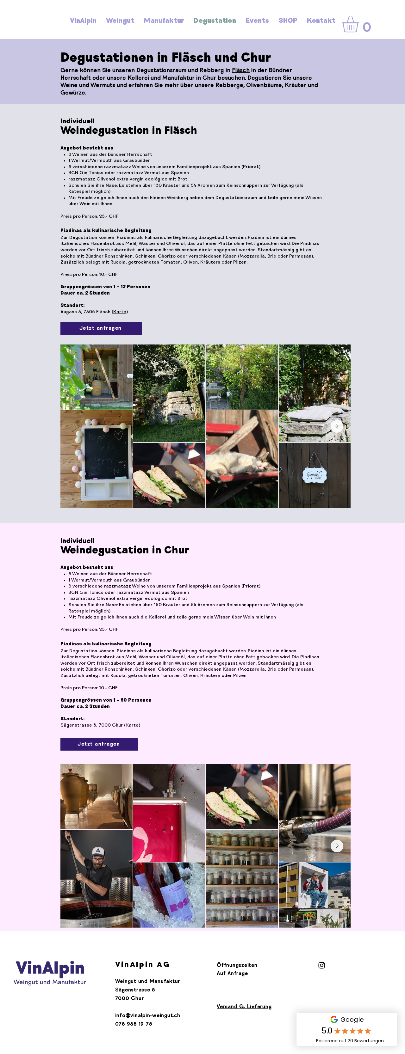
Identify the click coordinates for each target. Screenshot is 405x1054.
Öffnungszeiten (237, 965)
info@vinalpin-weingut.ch (147, 1016)
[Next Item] (337, 426)
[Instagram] (321, 965)
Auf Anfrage (232, 974)
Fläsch (241, 71)
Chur (209, 78)
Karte (119, 312)
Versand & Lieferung (244, 1007)
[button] (360, 24)
